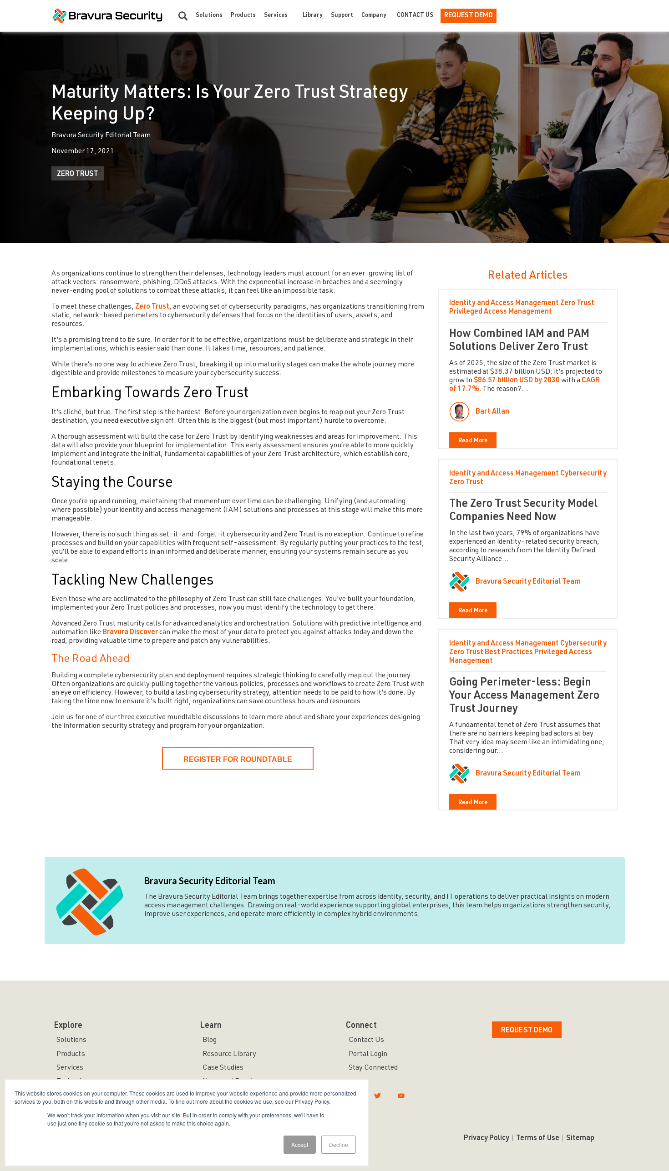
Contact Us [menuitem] (366, 1040)
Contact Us (415, 16)
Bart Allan (492, 412)
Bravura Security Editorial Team (528, 582)
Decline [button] (338, 1144)
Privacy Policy (486, 1138)
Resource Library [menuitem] (229, 1054)
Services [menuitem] (69, 1068)
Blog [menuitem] (210, 1040)
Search (183, 16)
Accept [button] (299, 1144)
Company (373, 16)
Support (342, 16)
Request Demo (468, 15)
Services (276, 16)
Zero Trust (77, 174)
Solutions (209, 16)
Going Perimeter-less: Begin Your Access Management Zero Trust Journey (524, 696)
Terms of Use (537, 1138)
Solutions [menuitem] (71, 1040)
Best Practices (509, 652)
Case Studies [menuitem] (223, 1068)
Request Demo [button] (526, 1031)
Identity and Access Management (504, 303)
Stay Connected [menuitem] (373, 1068)
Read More (472, 441)
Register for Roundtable (237, 759)
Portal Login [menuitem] (368, 1054)
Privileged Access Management (500, 312)
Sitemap (580, 1138)
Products (243, 16)
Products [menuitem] (70, 1054)
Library (313, 16)
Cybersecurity (583, 474)
